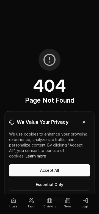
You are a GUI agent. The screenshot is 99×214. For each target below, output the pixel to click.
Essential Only (49, 184)
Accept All (49, 170)
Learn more (36, 156)
